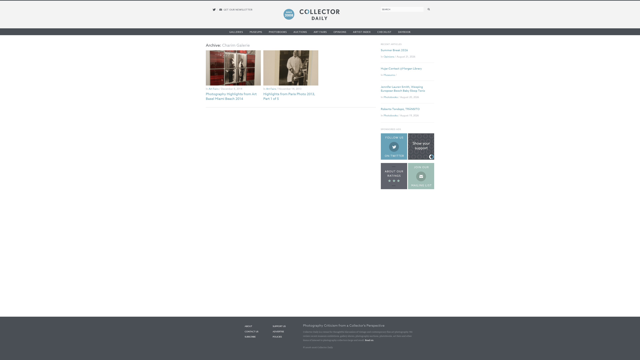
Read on (369, 340)
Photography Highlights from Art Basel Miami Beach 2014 (231, 96)
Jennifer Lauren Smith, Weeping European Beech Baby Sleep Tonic (403, 89)
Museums (256, 32)
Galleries (236, 32)
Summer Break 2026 (394, 50)
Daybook (404, 32)
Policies (277, 336)
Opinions (340, 32)
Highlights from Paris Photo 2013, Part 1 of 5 (289, 96)
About (248, 326)
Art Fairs (320, 32)
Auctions (300, 32)
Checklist (384, 32)
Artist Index (362, 32)
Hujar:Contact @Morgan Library (401, 68)
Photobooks (278, 32)
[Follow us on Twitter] (214, 9)
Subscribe (250, 336)
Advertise (278, 331)
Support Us (279, 326)
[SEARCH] (429, 9)
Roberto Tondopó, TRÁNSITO (400, 109)
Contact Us (251, 331)
